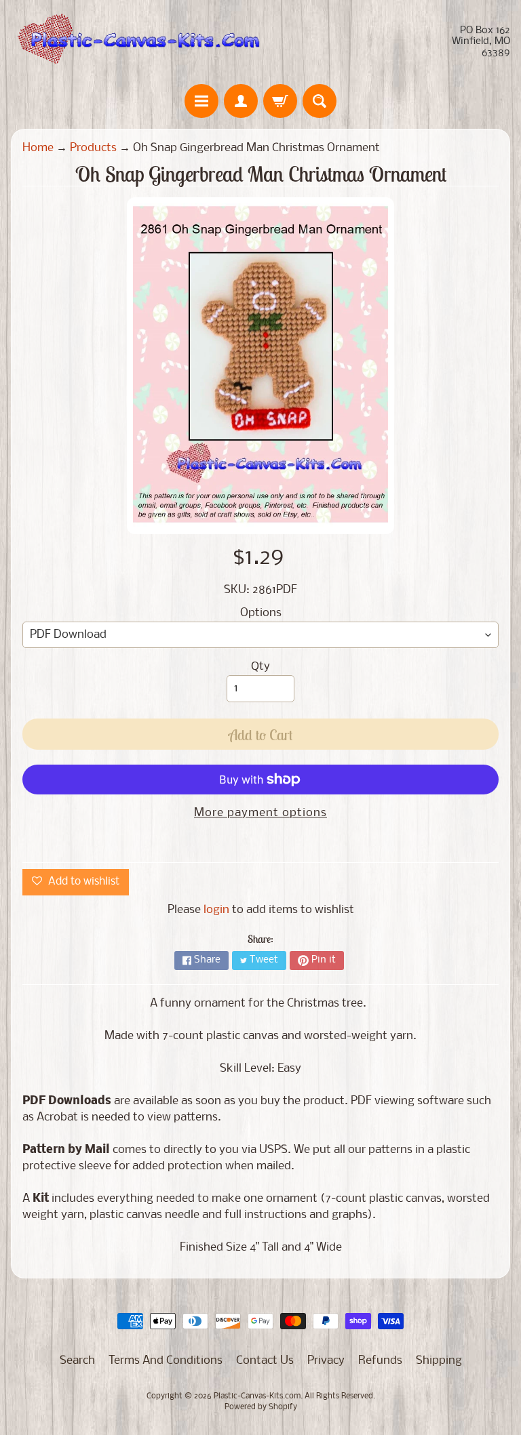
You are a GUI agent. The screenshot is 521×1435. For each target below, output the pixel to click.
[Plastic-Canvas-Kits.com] (135, 42)
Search (77, 1360)
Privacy (326, 1360)
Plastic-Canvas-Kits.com (257, 1396)
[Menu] (201, 101)
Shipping (439, 1360)
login (216, 910)
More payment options (260, 813)
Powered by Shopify (261, 1407)
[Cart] (280, 101)
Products (93, 148)
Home (38, 148)
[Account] (241, 101)
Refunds (380, 1360)
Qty (260, 666)
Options (261, 613)
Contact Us (265, 1360)
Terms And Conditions (166, 1360)
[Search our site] (319, 101)
